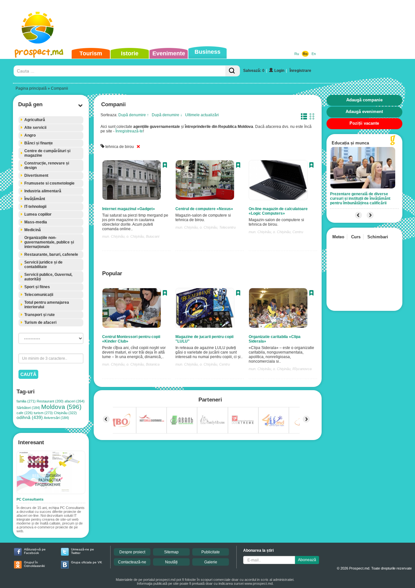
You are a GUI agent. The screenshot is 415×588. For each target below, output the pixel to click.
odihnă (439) (30, 417)
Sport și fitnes (37, 287)
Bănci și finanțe (38, 143)
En (314, 54)
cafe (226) (25, 413)
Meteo (338, 236)
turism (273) (43, 413)
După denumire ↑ (133, 115)
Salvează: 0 (254, 70)
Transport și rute (39, 314)
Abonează (307, 560)
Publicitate (210, 552)
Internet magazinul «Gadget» (128, 209)
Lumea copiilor (38, 214)
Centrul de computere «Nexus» (204, 209)
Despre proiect (132, 552)
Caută (28, 374)
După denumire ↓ (167, 115)
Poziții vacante (364, 123)
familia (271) (26, 401)
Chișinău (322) (65, 413)
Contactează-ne (132, 562)
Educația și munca (350, 143)
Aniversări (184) (56, 418)
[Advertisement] (197, 24)
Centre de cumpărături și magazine (47, 153)
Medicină (32, 230)
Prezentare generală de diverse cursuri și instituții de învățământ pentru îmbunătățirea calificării (360, 198)
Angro (30, 135)
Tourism (90, 53)
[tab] (50, 120)
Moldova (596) (61, 406)
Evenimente (168, 53)
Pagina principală (31, 88)
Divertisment (36, 175)
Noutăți (171, 562)
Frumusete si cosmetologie (49, 183)
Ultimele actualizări (202, 115)
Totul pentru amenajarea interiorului (46, 304)
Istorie (129, 53)
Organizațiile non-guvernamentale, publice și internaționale (49, 242)
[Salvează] (165, 166)
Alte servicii (35, 127)
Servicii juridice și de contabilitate (43, 264)
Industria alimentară (42, 191)
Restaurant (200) (50, 401)
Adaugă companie (364, 99)
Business (207, 52)
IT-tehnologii (35, 206)
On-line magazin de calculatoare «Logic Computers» (278, 211)
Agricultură (34, 120)
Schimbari (377, 236)
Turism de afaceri (40, 322)
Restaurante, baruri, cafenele (51, 254)
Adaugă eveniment (364, 111)
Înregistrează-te (129, 131)
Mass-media (35, 222)
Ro (305, 54)
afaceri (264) (75, 401)
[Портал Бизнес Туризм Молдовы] (39, 34)
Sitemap (171, 552)
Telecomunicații (38, 294)
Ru (296, 54)
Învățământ (34, 199)
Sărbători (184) (28, 408)
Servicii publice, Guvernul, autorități (48, 276)
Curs (356, 236)
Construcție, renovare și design (46, 165)
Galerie (210, 562)
